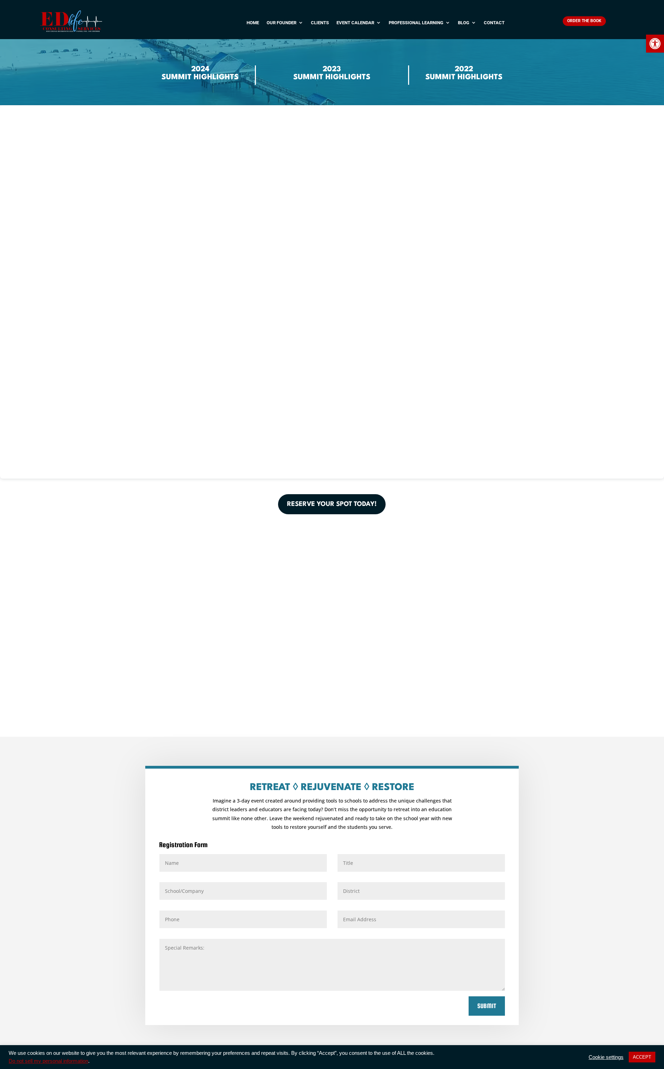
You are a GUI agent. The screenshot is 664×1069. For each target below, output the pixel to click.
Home (253, 23)
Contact (494, 23)
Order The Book (584, 20)
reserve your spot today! (332, 504)
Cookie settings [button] (606, 1057)
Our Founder (281, 23)
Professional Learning (416, 23)
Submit (486, 1005)
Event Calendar (355, 23)
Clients (320, 23)
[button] (655, 44)
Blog (463, 23)
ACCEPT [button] (642, 1057)
